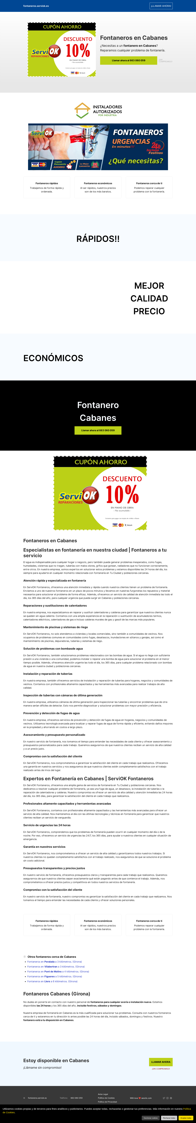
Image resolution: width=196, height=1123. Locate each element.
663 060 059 (77, 1098)
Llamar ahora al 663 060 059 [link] (128, 60)
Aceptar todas (186, 1118)
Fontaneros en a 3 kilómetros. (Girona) (54, 961)
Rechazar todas (169, 1118)
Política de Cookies (106, 1098)
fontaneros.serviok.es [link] (36, 6)
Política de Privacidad (107, 1102)
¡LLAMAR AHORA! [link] (161, 6)
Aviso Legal (103, 1094)
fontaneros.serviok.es (37, 1098)
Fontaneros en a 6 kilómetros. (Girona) (52, 981)
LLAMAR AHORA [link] (160, 1062)
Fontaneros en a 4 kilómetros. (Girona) (58, 971)
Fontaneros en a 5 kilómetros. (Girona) (54, 976)
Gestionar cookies (151, 1118)
